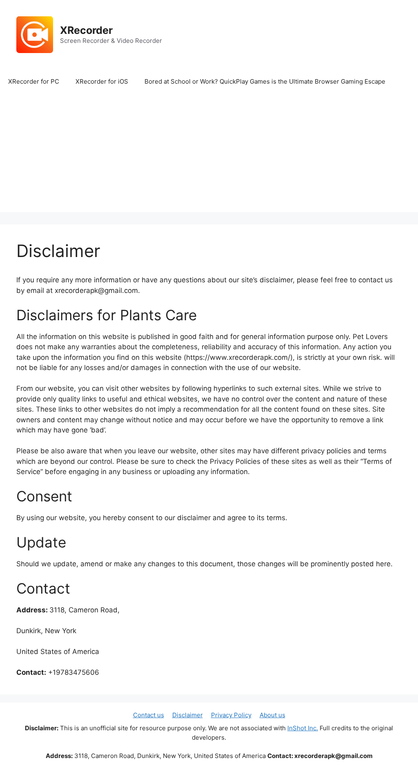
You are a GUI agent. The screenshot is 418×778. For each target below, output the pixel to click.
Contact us (148, 715)
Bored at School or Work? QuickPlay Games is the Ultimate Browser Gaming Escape (265, 81)
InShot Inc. (302, 728)
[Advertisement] (209, 155)
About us (272, 715)
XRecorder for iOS (102, 81)
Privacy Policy (231, 715)
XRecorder (86, 30)
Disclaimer (187, 715)
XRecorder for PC (33, 81)
